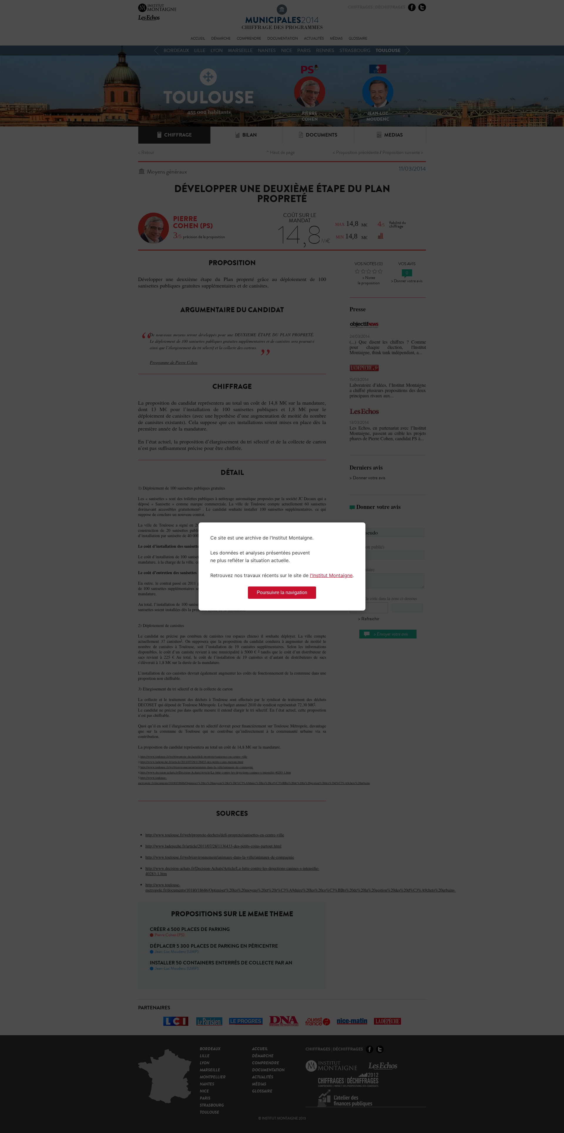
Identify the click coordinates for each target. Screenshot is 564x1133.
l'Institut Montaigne (331, 575)
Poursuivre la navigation (282, 592)
